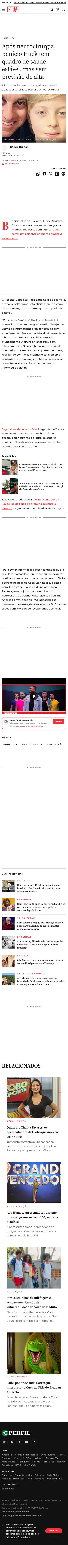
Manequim (23, 1461)
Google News (25, 726)
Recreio (61, 1461)
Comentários (12, 164)
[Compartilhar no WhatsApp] (38, 173)
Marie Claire (52, 1475)
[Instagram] (5, 1442)
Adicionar (58, 721)
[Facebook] (12, 1442)
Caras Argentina (24, 1475)
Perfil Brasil (48, 1461)
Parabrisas (19, 1478)
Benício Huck (32, 744)
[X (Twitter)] (19, 1442)
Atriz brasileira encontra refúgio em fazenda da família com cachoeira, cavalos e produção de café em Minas (41, 981)
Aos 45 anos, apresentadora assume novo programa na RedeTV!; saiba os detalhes (32, 1217)
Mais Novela (8, 1461)
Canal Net (7, 1475)
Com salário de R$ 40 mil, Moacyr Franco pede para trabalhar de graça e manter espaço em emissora (40, 926)
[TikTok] (34, 1442)
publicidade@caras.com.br (16, 1511)
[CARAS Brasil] (13, 9)
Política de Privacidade (18, 1537)
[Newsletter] (57, 9)
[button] (34, 696)
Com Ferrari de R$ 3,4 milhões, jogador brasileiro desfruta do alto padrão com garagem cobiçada (39, 888)
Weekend (51, 1478)
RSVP (18, 1465)
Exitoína (39, 1475)
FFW (28, 1458)
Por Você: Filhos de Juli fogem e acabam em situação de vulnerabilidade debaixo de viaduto (32, 1302)
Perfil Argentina (35, 1478)
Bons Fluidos (47, 1454)
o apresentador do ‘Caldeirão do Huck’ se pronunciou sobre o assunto (30, 504)
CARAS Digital (19, 146)
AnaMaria (7, 1454)
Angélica (10, 744)
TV (13, 38)
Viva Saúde (30, 1465)
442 (61, 1478)
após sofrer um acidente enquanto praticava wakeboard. (32, 234)
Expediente (8, 1488)
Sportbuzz (7, 1465)
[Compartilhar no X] (50, 173)
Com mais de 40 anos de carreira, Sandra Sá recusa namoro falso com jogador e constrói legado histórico (41, 907)
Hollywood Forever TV (46, 1458)
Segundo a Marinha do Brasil (20, 429)
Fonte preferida (37, 726)
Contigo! (19, 1458)
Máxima (35, 1461)
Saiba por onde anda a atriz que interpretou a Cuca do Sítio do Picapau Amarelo (34, 1387)
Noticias (6, 1478)
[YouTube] (26, 1442)
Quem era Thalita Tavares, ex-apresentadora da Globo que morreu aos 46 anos (32, 1132)
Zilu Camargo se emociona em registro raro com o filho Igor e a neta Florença (41, 962)
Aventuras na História (26, 1454)
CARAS (61, 1454)
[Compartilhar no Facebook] (44, 173)
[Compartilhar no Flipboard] (57, 173)
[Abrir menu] (4, 9)
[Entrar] (63, 9)
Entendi (54, 1531)
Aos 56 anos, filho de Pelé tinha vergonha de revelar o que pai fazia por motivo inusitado (40, 944)
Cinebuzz (7, 1458)
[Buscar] (51, 9)
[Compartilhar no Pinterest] (63, 173)
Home (5, 38)
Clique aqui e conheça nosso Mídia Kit (21, 1515)
